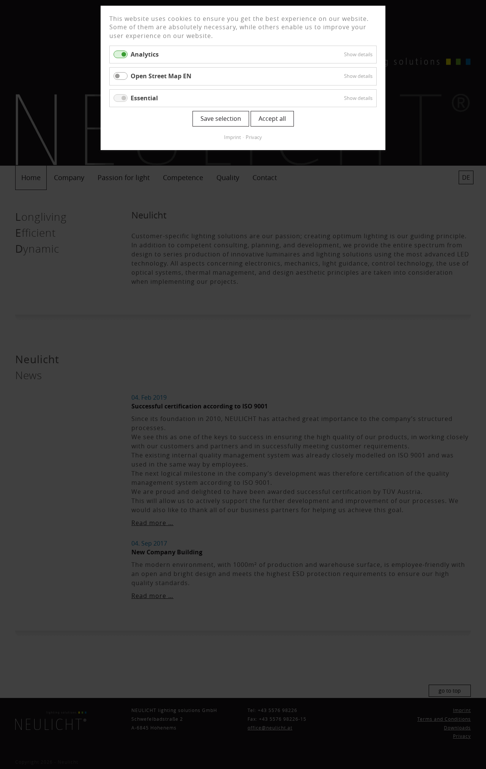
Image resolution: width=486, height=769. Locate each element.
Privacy (254, 137)
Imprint (232, 137)
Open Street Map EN (161, 76)
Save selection (220, 118)
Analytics (145, 54)
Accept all (272, 118)
